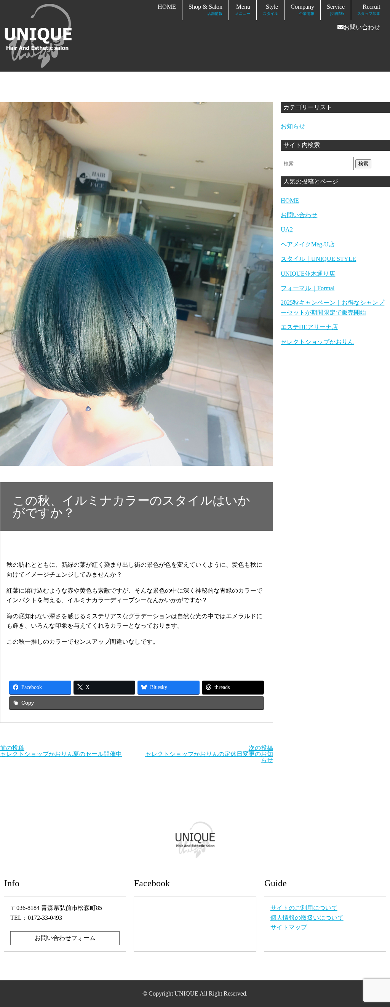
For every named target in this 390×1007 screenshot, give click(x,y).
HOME (167, 6)
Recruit (368, 9)
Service (336, 9)
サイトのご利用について (303, 908)
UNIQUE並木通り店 (308, 273)
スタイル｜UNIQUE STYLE (318, 259)
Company (302, 9)
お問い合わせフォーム (65, 938)
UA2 (287, 229)
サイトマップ (288, 927)
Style (270, 9)
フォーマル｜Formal (307, 288)
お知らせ (293, 126)
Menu (242, 9)
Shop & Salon (205, 9)
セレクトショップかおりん (317, 342)
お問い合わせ (362, 27)
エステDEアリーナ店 (309, 327)
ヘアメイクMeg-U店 (308, 244)
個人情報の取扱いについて (307, 917)
